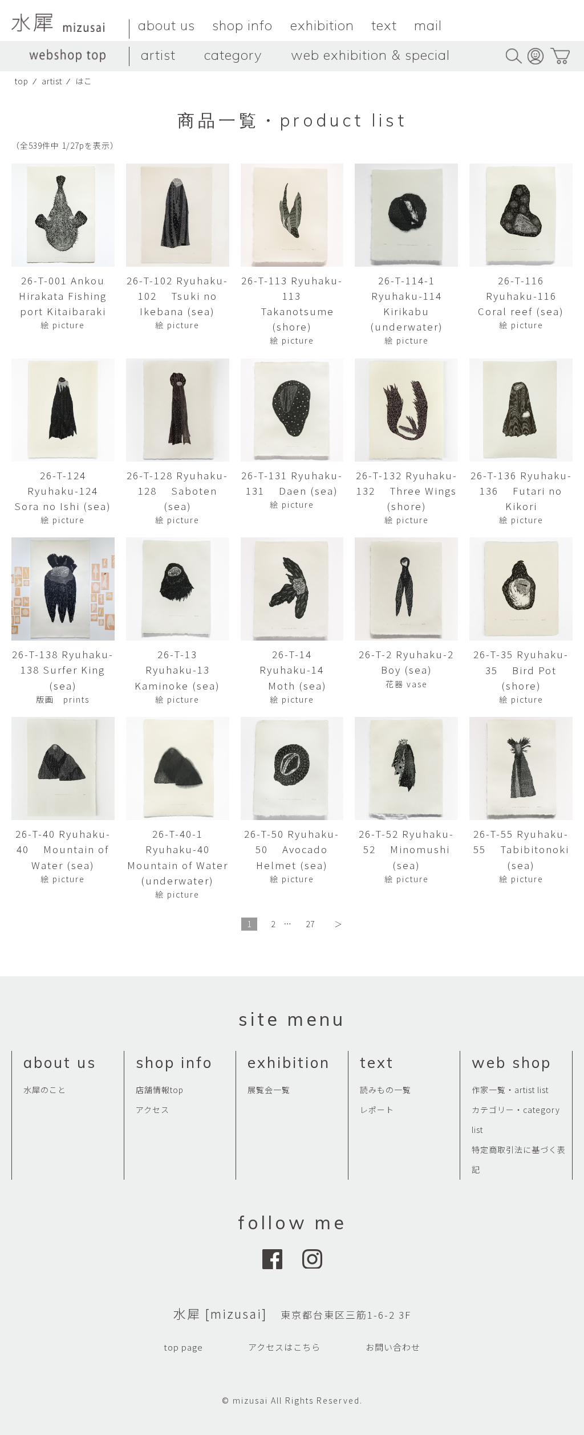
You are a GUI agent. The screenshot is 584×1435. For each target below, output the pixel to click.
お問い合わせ (393, 1347)
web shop (511, 1062)
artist (158, 54)
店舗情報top (160, 1089)
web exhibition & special (370, 54)
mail (428, 25)
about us (166, 25)
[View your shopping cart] (560, 56)
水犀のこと (44, 1089)
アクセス (152, 1109)
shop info (242, 25)
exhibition (322, 25)
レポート (377, 1109)
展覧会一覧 (269, 1089)
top (22, 81)
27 (310, 924)
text (384, 25)
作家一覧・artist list (510, 1089)
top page (183, 1347)
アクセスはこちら (284, 1347)
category (233, 54)
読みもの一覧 (385, 1089)
